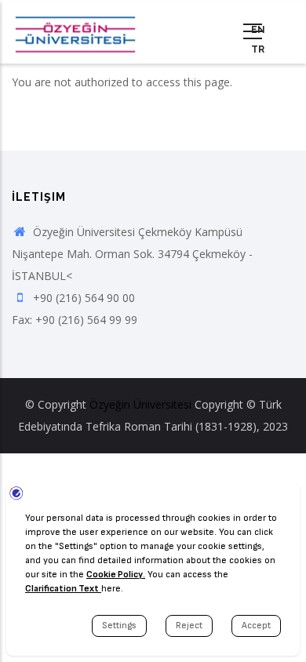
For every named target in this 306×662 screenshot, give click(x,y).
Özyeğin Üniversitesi (140, 404)
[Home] (75, 32)
